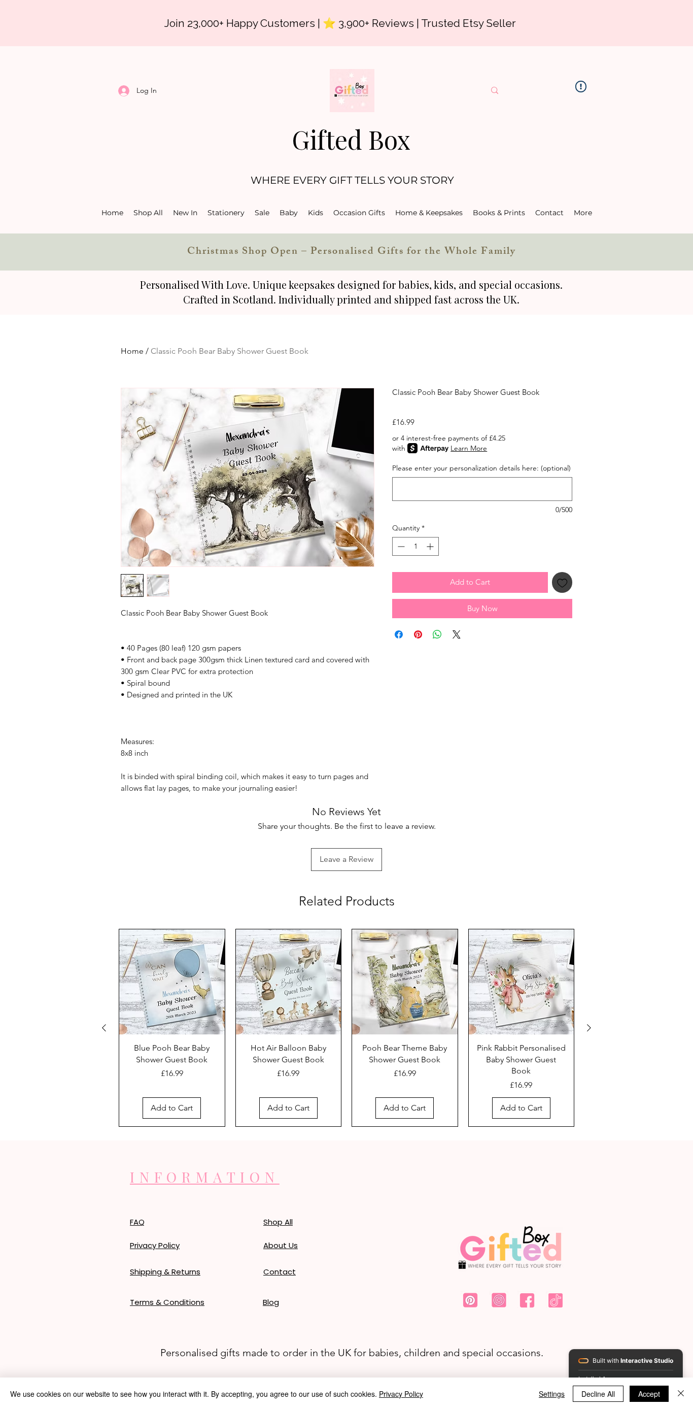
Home (132, 351)
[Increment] (431, 546)
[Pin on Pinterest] (418, 634)
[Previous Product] (104, 1028)
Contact (279, 1271)
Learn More (469, 448)
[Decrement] (400, 546)
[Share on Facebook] (399, 634)
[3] (527, 1300)
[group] (346, 1027)
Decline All (598, 1394)
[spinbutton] (415, 546)
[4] (555, 1300)
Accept (649, 1394)
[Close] (681, 1394)
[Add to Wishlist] (562, 582)
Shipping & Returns (165, 1271)
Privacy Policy (401, 1394)
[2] (498, 1300)
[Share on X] (457, 634)
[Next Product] (589, 1028)
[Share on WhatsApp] (437, 634)
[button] (288, 212)
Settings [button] (552, 1394)
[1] (470, 1300)
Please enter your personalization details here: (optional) (481, 468)
